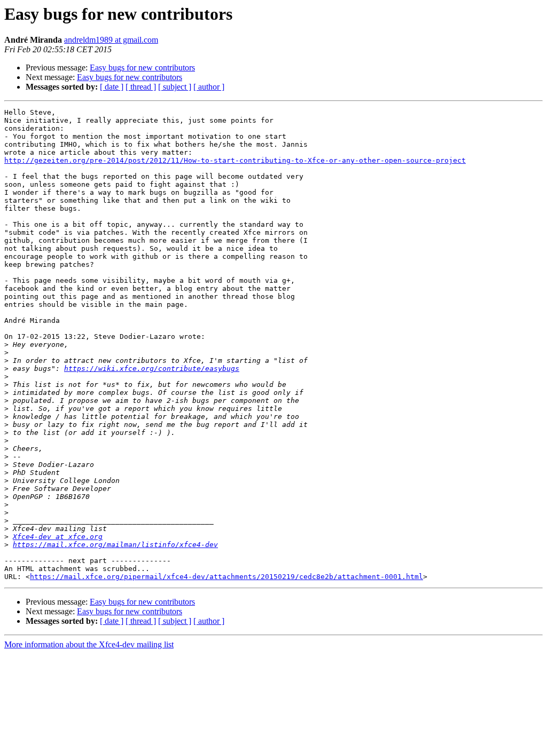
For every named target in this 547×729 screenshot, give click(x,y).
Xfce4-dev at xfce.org (58, 537)
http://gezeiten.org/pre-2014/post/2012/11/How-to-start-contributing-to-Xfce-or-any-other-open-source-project (235, 160)
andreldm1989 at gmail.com (111, 39)
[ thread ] (141, 86)
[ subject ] (174, 86)
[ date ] (111, 86)
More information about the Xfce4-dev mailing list (89, 644)
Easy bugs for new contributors (142, 67)
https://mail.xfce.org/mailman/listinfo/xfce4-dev (115, 545)
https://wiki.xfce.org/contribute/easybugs (151, 368)
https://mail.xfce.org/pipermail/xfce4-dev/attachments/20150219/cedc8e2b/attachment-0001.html (226, 577)
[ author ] (208, 86)
